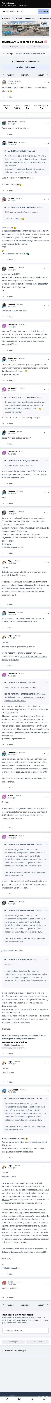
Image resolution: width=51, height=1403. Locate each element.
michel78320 (13, 1090)
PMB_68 (11, 198)
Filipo (11, 54)
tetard (10, 1282)
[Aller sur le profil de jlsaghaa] (4, 305)
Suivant (41, 75)
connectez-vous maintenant (37, 1320)
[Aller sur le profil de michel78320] (4, 1091)
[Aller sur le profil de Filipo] (3, 53)
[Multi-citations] (3, 97)
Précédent (10, 75)
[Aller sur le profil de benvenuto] (4, 123)
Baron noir (12, 325)
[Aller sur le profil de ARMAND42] (4, 143)
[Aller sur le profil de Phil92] (4, 82)
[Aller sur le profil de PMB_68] (4, 199)
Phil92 (10, 81)
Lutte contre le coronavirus (14, 1042)
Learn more (4, 4)
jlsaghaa (11, 304)
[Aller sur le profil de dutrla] (4, 797)
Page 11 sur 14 (25, 75)
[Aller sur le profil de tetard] (4, 1283)
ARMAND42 (12, 142)
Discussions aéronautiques (34, 54)
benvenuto (12, 122)
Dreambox (12, 268)
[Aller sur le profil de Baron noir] (4, 326)
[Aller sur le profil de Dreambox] (4, 269)
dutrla (10, 796)
